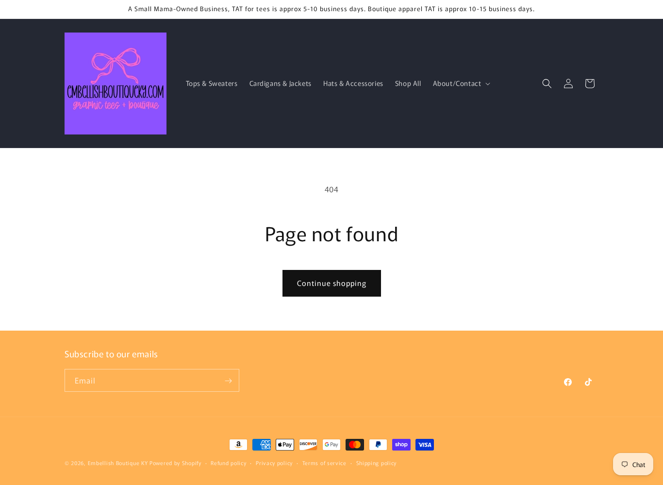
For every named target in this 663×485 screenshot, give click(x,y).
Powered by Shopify (175, 463)
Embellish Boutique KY (118, 463)
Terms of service (324, 462)
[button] (461, 83)
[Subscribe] (228, 380)
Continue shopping (331, 283)
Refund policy (228, 462)
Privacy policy (274, 462)
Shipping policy (376, 462)
